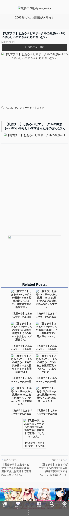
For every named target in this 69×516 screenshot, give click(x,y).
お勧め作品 (28, 507)
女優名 (39, 502)
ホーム (4, 502)
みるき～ (42, 107)
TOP (65, 500)
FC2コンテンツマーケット (19, 107)
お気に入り (17, 504)
